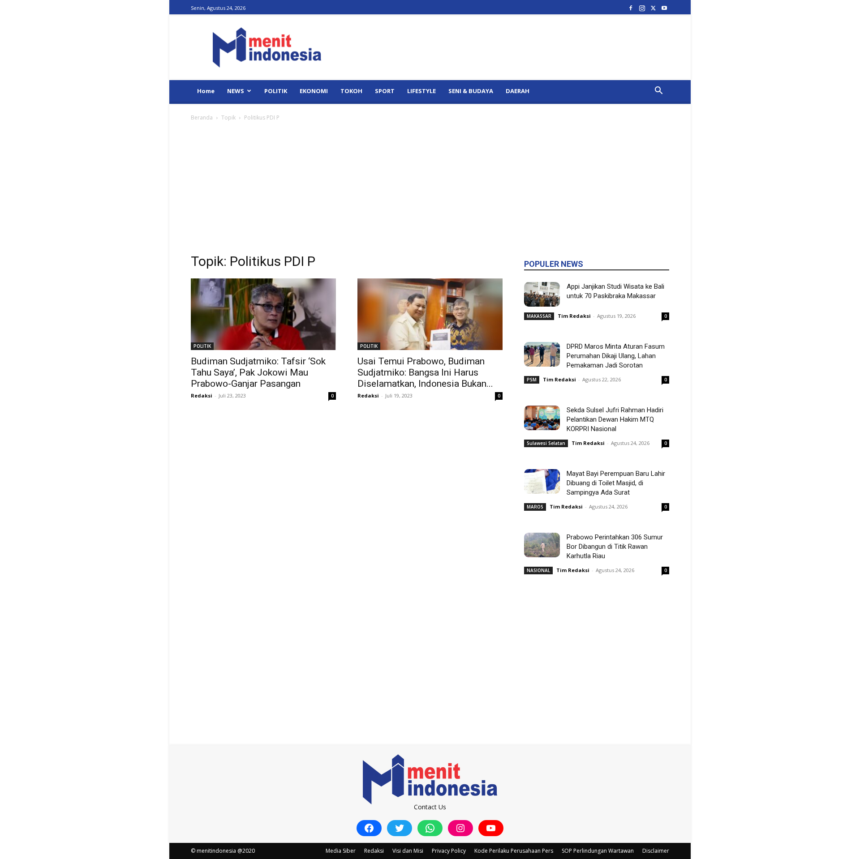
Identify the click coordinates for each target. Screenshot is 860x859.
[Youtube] (664, 8)
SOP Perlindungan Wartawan (598, 851)
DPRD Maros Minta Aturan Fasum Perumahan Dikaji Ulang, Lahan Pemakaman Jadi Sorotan (616, 355)
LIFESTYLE (421, 91)
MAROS (535, 507)
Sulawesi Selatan (546, 443)
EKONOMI (314, 91)
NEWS (235, 91)
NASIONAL (538, 570)
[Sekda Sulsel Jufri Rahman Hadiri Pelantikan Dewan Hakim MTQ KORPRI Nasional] (542, 418)
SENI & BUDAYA (470, 91)
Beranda (202, 117)
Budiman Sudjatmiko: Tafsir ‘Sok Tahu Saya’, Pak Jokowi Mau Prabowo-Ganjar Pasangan (258, 372)
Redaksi (201, 395)
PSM (532, 379)
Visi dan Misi (407, 851)
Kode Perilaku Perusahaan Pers (513, 851)
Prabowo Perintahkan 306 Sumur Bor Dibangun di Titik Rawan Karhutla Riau (615, 546)
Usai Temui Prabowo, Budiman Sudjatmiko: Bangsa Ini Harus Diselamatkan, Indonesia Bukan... (425, 372)
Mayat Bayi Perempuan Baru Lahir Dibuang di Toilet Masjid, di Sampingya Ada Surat (616, 483)
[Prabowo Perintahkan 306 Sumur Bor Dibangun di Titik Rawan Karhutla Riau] (542, 545)
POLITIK (275, 91)
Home (206, 91)
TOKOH (351, 91)
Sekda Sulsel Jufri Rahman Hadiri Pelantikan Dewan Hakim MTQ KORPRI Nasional (615, 419)
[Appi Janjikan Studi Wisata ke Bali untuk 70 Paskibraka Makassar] (542, 294)
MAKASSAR (539, 316)
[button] (658, 91)
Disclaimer (655, 851)
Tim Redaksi (574, 315)
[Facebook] (631, 8)
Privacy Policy (449, 851)
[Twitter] (653, 8)
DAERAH (517, 91)
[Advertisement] (430, 189)
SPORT (385, 91)
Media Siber (341, 851)
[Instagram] (642, 8)
